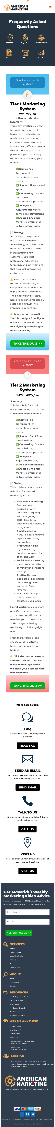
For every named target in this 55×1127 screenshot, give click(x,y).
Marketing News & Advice (20, 997)
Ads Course (14, 1004)
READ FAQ (27, 745)
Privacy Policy (19, 1124)
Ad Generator (15, 1012)
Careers (13, 986)
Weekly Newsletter (17, 1001)
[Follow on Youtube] (33, 1114)
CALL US (27, 829)
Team (12, 979)
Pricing (13, 960)
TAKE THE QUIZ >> (27, 343)
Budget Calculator (17, 1016)
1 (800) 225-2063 (16, 1026)
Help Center (15, 1034)
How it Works (15, 952)
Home (12, 949)
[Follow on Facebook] (22, 1114)
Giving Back (14, 982)
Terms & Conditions (33, 1124)
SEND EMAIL (27, 787)
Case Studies (15, 967)
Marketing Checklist (18, 1008)
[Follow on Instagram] (27, 1114)
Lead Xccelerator (17, 956)
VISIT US (27, 871)
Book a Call (14, 1038)
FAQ (11, 963)
